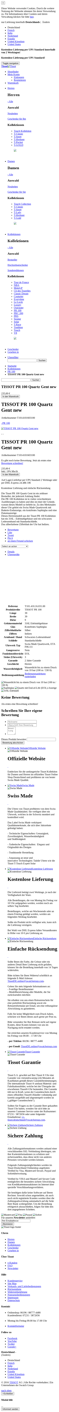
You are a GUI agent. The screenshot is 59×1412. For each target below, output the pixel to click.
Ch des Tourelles (22, 290)
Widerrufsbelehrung (17, 1292)
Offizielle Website (37, 748)
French (11, 30)
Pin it (10, 538)
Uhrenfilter (13, 357)
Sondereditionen (16, 270)
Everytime (19, 299)
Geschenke (13, 349)
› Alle (10, 101)
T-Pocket (18, 142)
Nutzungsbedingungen (19, 1294)
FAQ (10, 1265)
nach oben (6, 1390)
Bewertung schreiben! (12, 463)
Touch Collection (22, 204)
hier (32, 16)
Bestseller (12, 259)
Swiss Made (28, 785)
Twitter (11, 1344)
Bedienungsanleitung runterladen (35, 675)
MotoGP (18, 288)
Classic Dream (21, 293)
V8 (15, 333)
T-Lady (17, 212)
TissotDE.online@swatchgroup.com (26, 981)
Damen (11, 161)
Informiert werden (10, 1409)
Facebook (12, 1338)
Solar (16, 321)
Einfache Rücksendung (44, 938)
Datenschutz (14, 1300)
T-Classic (18, 133)
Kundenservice (15, 1280)
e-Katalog (12, 1262)
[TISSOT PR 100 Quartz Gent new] (19, 428)
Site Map (12, 1283)
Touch (17, 330)
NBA (16, 285)
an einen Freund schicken (20, 541)
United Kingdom (16, 41)
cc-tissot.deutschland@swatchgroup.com (26, 1118)
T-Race (17, 324)
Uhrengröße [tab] (14, 554)
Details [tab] (11, 551)
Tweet (11, 535)
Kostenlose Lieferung (42, 868)
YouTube (12, 1341)
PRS (16, 316)
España (11, 38)
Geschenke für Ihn (17, 118)
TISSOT (13, 1382)
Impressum (13, 1297)
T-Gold (17, 218)
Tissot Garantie (32, 1051)
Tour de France (21, 282)
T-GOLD (18, 145)
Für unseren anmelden (18, 1217)
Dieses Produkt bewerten (13, 739)
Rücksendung (14, 1289)
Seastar (17, 319)
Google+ (12, 1346)
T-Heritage (19, 139)
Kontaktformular (16, 1326)
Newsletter (13, 1268)
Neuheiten (13, 113)
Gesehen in (13, 352)
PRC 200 (18, 313)
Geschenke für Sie (17, 192)
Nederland (13, 36)
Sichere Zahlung (34, 1125)
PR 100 (17, 310)
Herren (11, 88)
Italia (10, 33)
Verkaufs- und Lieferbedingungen (24, 1286)
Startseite (12, 366)
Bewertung (13, 529)
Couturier (18, 296)
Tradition (18, 327)
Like (10, 532)
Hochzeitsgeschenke (18, 265)
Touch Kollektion (22, 131)
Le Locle (18, 302)
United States (14, 44)
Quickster (18, 307)
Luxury (17, 305)
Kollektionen (14, 234)
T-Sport (17, 136)
